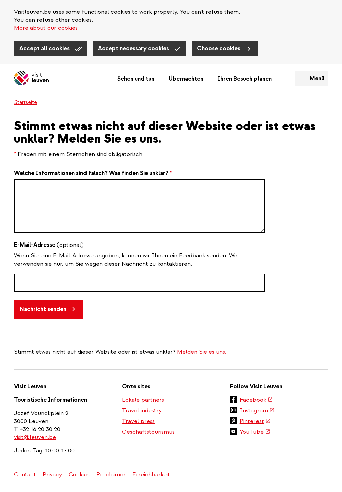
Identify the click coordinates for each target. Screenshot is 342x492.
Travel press (138, 421)
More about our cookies (46, 28)
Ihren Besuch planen (245, 79)
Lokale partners (143, 400)
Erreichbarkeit (151, 474)
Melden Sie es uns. (201, 352)
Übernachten (186, 79)
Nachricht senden (43, 309)
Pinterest (255, 421)
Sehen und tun (135, 79)
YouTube (255, 432)
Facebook (256, 400)
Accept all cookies (45, 48)
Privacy (52, 474)
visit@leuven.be (35, 437)
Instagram (257, 411)
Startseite (25, 102)
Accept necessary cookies (134, 48)
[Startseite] (31, 78)
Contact (25, 474)
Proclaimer (111, 474)
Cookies (79, 474)
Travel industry (142, 410)
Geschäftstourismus (148, 432)
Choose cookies (219, 48)
